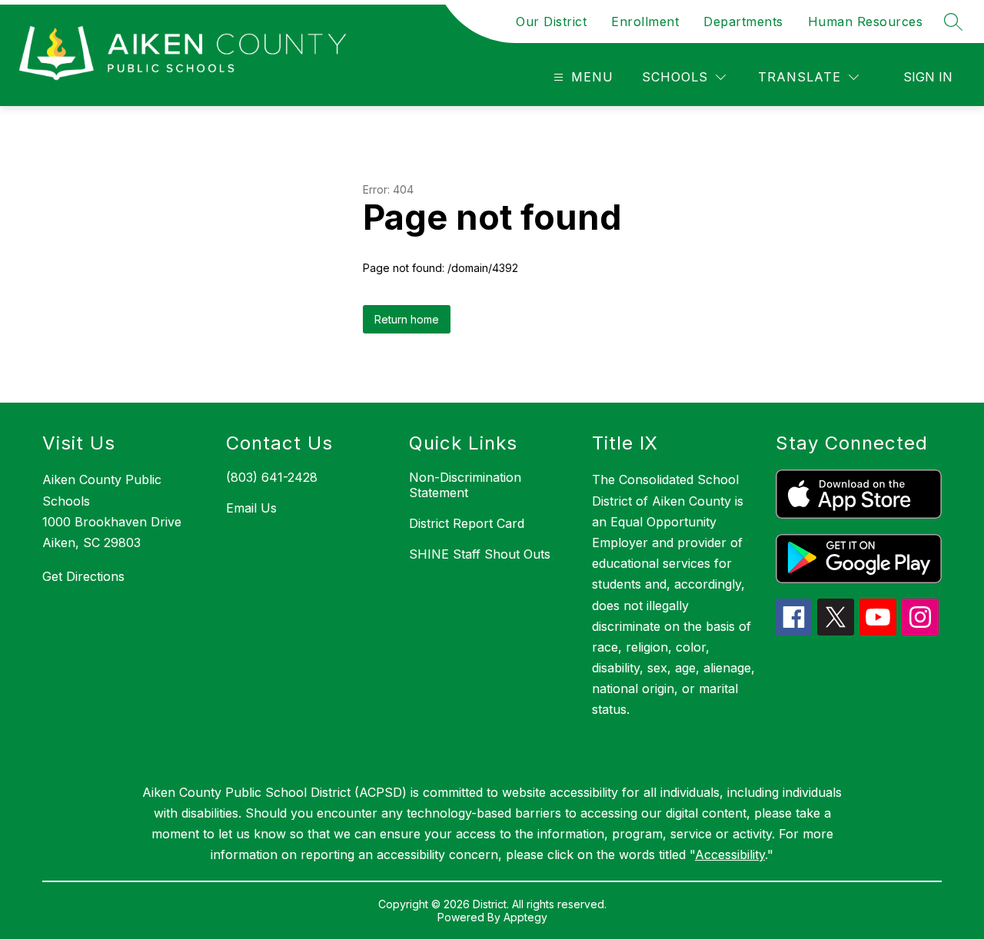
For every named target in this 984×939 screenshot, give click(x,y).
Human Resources (865, 21)
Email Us (251, 508)
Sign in (927, 77)
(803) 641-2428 (271, 477)
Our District (551, 21)
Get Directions (83, 576)
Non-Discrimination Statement (465, 485)
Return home (406, 319)
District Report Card (466, 523)
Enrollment (645, 21)
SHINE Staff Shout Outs (479, 554)
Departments (743, 21)
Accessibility (730, 854)
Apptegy (525, 917)
